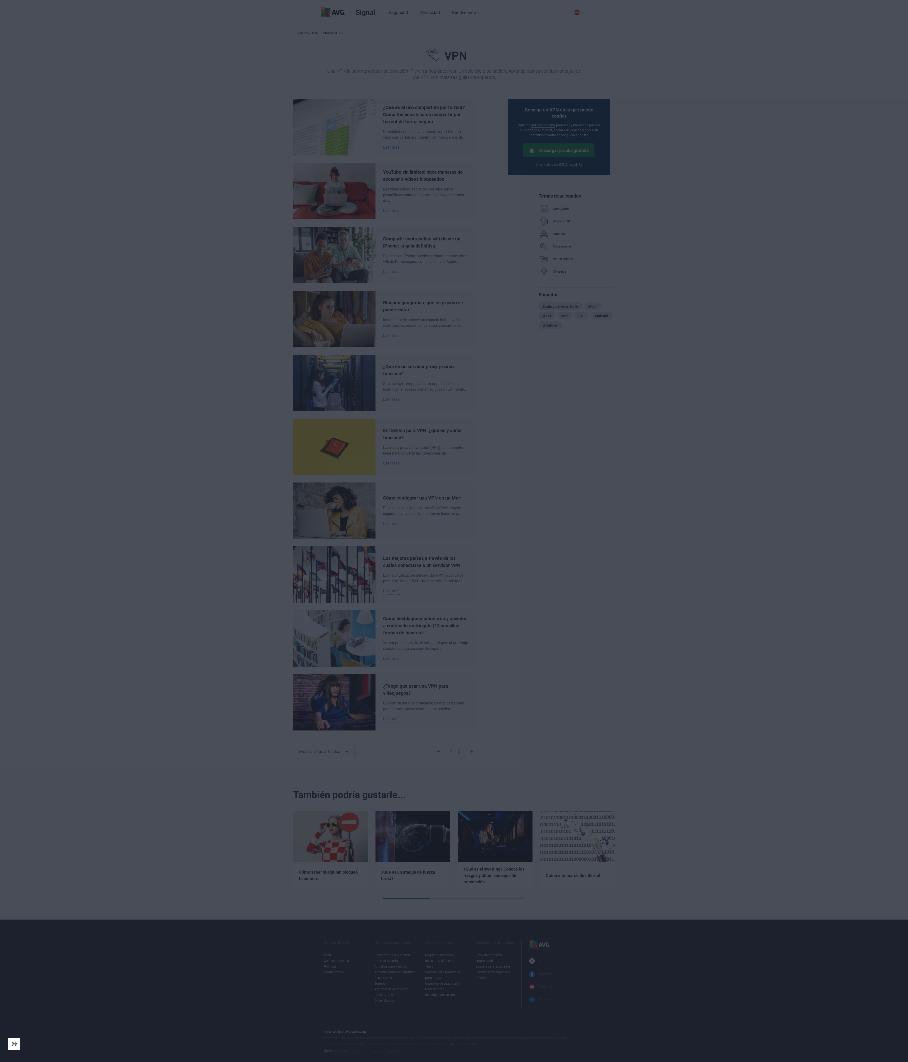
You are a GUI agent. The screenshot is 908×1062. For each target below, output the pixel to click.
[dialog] (454, 531)
